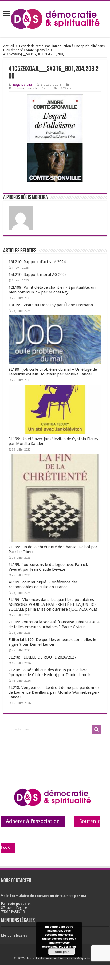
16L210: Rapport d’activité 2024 (37, 261)
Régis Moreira (22, 85)
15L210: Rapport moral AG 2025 (38, 274)
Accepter (62, 951)
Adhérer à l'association (33, 821)
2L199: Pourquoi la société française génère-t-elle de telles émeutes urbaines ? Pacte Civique (54, 624)
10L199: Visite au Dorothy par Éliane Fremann (51, 304)
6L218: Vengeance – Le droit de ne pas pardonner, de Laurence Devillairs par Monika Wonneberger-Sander (54, 692)
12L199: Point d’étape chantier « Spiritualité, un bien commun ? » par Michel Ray (52, 290)
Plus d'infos (67, 946)
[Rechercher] (96, 729)
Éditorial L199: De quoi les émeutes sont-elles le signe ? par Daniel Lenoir (52, 642)
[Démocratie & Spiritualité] (55, 19)
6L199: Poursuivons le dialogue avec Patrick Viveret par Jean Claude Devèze (48, 567)
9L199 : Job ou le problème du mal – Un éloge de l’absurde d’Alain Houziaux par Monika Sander (53, 372)
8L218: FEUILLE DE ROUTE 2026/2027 (42, 657)
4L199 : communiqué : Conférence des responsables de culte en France (43, 584)
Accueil (8, 46)
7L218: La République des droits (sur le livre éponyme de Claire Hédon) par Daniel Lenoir (50, 672)
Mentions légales (14, 935)
